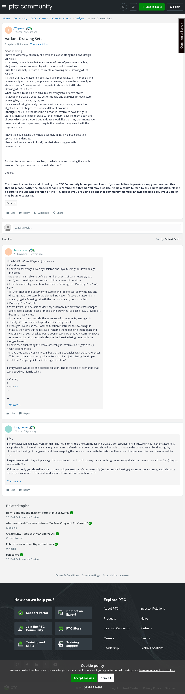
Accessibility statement (116, 575)
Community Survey (182, 36)
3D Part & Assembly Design (22, 517)
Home (6, 18)
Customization (14, 538)
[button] (4, 7)
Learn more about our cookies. (157, 670)
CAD (33, 18)
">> (16, 386)
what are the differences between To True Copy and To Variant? (47, 523)
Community (20, 18)
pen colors (12, 554)
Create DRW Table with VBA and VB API (30, 533)
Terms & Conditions (67, 575)
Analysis (79, 18)
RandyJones (20, 250)
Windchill (11, 548)
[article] (92, 332)
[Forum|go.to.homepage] (30, 7)
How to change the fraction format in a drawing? (37, 512)
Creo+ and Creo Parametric (55, 18)
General (11, 203)
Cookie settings (91, 575)
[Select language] (133, 7)
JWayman (19, 28)
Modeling (11, 527)
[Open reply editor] (92, 227)
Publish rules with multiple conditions (30, 544)
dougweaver (21, 427)
